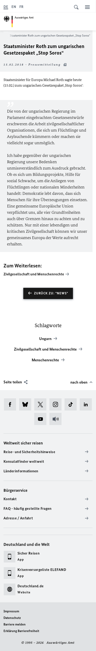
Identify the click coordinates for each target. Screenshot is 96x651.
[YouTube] (41, 419)
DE (5, 6)
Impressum (11, 611)
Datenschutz (12, 618)
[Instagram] (57, 404)
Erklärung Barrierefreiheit (21, 631)
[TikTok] (72, 404)
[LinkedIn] (87, 404)
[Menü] (87, 7)
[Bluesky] (26, 404)
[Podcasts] (57, 419)
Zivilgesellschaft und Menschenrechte (33, 274)
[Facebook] (11, 404)
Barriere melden (14, 624)
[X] (41, 404)
